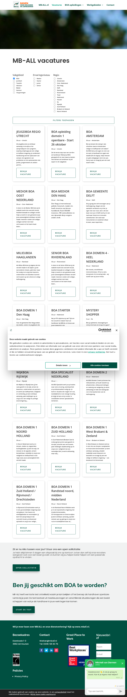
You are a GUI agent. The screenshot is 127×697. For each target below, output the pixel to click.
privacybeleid (60, 692)
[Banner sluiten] (116, 330)
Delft (58, 88)
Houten (59, 99)
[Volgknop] (41, 650)
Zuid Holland (61, 106)
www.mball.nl (82, 626)
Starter (39, 81)
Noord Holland (62, 111)
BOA (17, 78)
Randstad (60, 90)
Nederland (60, 97)
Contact (110, 5)
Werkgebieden (94, 5)
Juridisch (19, 81)
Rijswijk (59, 104)
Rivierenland (61, 92)
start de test (24, 609)
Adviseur (19, 85)
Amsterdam (60, 81)
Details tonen (61, 365)
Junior (39, 83)
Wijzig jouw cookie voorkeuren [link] (43, 694)
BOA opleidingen (73, 5)
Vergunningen (21, 92)
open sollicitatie (26, 568)
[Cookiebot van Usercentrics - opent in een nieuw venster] (100, 330)
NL (58, 102)
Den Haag (60, 85)
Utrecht (59, 78)
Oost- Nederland (62, 83)
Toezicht (19, 83)
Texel (58, 95)
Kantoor (19, 90)
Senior (39, 85)
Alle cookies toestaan (99, 365)
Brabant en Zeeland (63, 109)
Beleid (18, 88)
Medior (39, 78)
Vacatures (57, 5)
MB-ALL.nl (44, 5)
